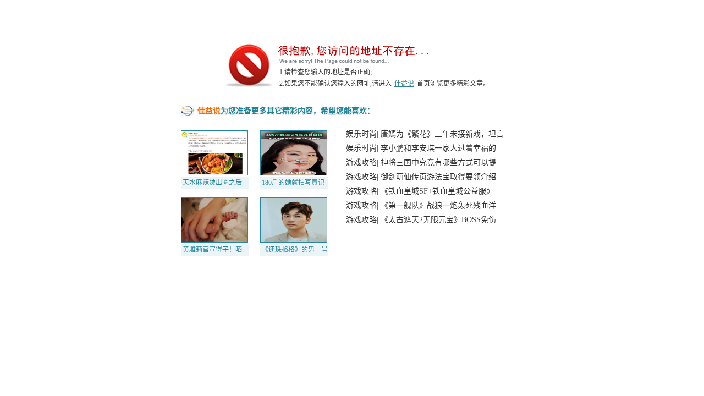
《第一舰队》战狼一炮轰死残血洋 (438, 205)
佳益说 (404, 83)
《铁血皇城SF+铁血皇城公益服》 (437, 191)
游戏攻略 (361, 162)
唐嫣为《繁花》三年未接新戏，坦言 (442, 134)
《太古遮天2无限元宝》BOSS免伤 (438, 220)
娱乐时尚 (361, 134)
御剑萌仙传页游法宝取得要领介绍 (438, 177)
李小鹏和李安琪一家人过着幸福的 (438, 148)
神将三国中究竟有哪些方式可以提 (438, 162)
